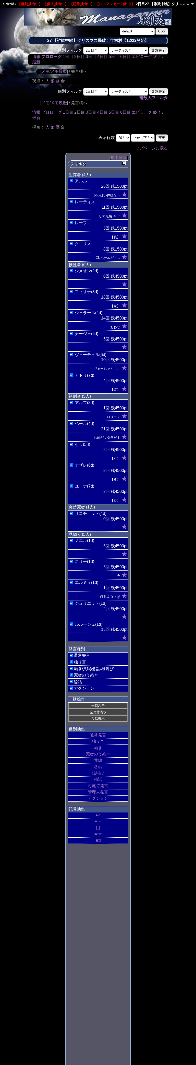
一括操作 (77, 699)
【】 (98, 828)
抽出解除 (119, 157)
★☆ (98, 834)
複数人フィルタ (153, 98)
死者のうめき (98, 754)
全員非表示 (98, 712)
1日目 (68, 56)
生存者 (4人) (80, 175)
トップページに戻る (149, 148)
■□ (98, 840)
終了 (157, 56)
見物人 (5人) (80, 534)
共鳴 (98, 760)
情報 (36, 56)
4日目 (102, 56)
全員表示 (98, 706)
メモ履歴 (59, 71)
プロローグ (51, 56)
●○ (98, 815)
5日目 (114, 56)
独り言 (98, 741)
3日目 (91, 56)
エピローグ (142, 56)
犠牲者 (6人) (80, 265)
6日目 (125, 56)
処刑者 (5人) (80, 396)
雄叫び (98, 773)
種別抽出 (77, 729)
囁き (98, 748)
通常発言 (98, 735)
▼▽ (98, 821)
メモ (45, 71)
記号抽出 (77, 809)
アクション (98, 798)
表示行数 (107, 137)
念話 (98, 766)
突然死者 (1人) (82, 507)
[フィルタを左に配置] (124, 163)
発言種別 (77, 649)
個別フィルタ (70, 50)
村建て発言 (98, 786)
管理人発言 (98, 792)
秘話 (98, 779)
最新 (36, 62)
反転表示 (98, 718)
